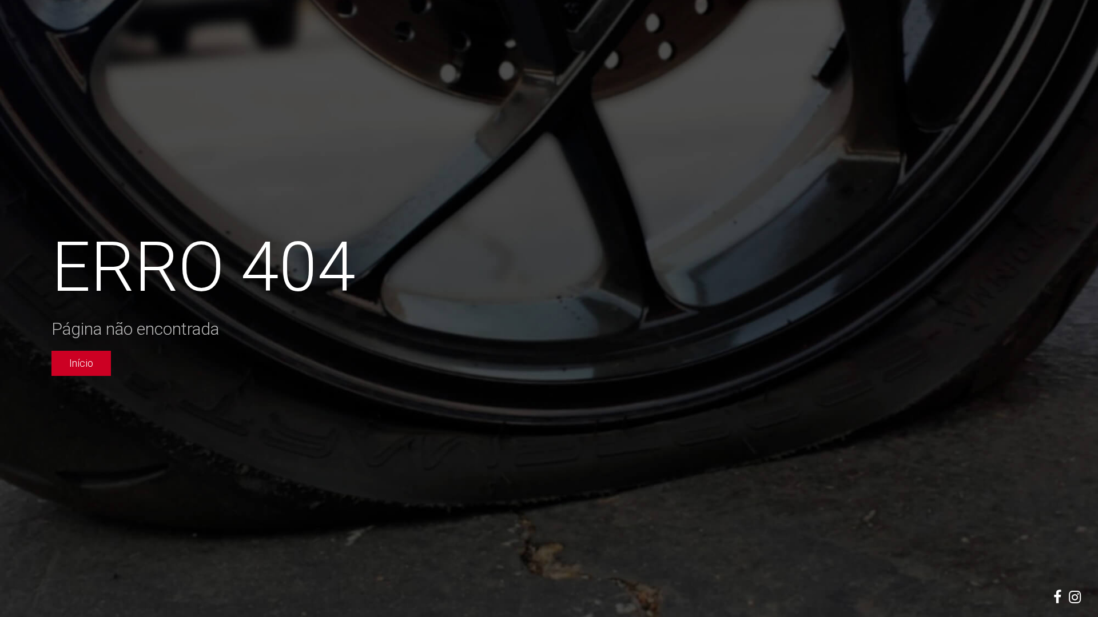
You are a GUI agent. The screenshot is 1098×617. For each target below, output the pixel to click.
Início (81, 363)
